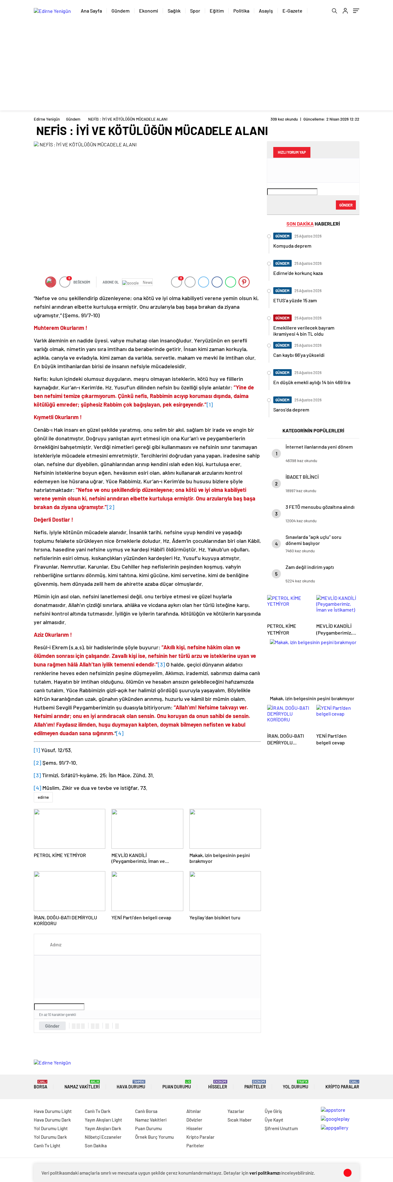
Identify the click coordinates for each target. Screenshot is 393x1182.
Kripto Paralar (342, 1084)
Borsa (40, 1084)
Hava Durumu (131, 1084)
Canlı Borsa (146, 1111)
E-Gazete (292, 11)
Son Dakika (96, 1145)
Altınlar (193, 1111)
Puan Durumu (176, 1084)
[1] (210, 404)
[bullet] (97, 1026)
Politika (241, 11)
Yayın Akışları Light (103, 1119)
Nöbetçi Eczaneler (103, 1137)
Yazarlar (236, 1111)
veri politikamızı (264, 1173)
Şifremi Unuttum (281, 1128)
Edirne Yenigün (47, 119)
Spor (195, 11)
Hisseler (217, 1084)
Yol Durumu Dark (50, 1137)
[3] (161, 664)
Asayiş (266, 11)
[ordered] (93, 1026)
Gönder (52, 1026)
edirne (43, 797)
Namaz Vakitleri (82, 1084)
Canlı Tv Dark (98, 1111)
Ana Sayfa (91, 11)
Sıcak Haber (240, 1119)
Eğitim (217, 11)
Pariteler (255, 1084)
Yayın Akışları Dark (103, 1128)
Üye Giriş (273, 1111)
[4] (119, 733)
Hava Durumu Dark (52, 1119)
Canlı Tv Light (47, 1145)
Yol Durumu (295, 1084)
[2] (110, 507)
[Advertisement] (196, 67)
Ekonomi (148, 11)
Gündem (120, 11)
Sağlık (174, 11)
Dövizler (194, 1119)
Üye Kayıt (274, 1119)
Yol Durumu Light (51, 1128)
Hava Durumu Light (53, 1111)
